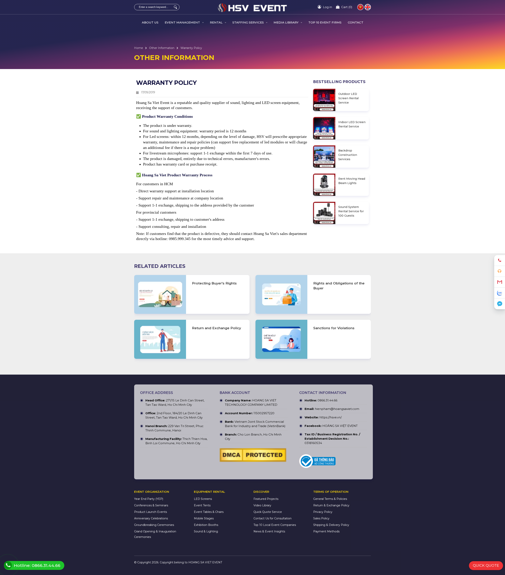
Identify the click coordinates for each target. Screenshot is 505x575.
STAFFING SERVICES (248, 22)
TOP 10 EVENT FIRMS (324, 22)
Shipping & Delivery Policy (331, 525)
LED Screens (203, 499)
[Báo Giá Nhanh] (499, 271)
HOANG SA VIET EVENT (205, 562)
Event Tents (202, 505)
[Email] (499, 282)
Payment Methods (326, 531)
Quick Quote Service (267, 512)
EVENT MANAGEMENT (183, 22)
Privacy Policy (322, 512)
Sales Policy (321, 518)
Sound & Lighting (206, 531)
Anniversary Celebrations (151, 518)
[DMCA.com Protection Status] (253, 456)
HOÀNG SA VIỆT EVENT (340, 426)
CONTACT (355, 22)
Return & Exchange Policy (331, 505)
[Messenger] (499, 303)
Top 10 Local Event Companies (274, 525)
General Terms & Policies (330, 499)
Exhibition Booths (206, 525)
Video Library (262, 505)
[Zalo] (499, 293)
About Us (150, 22)
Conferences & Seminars (151, 505)
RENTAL (216, 22)
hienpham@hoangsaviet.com (337, 409)
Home (138, 48)
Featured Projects (265, 499)
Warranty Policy (191, 48)
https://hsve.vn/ (330, 417)
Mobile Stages (204, 518)
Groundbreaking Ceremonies (154, 525)
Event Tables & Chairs (209, 512)
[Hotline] (499, 260)
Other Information (161, 48)
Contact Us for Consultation (272, 518)
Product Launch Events (150, 512)
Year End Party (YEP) (148, 499)
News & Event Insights (269, 531)
